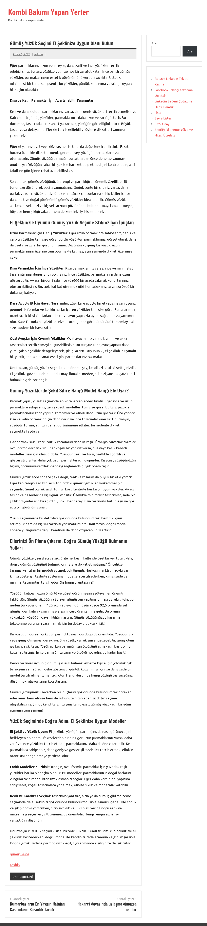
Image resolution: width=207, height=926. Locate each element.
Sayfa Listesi (163, 118)
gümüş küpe (19, 854)
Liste (158, 112)
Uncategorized (23, 876)
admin (38, 54)
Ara (153, 43)
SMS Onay (162, 124)
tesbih (15, 864)
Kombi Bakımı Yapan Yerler (48, 12)
